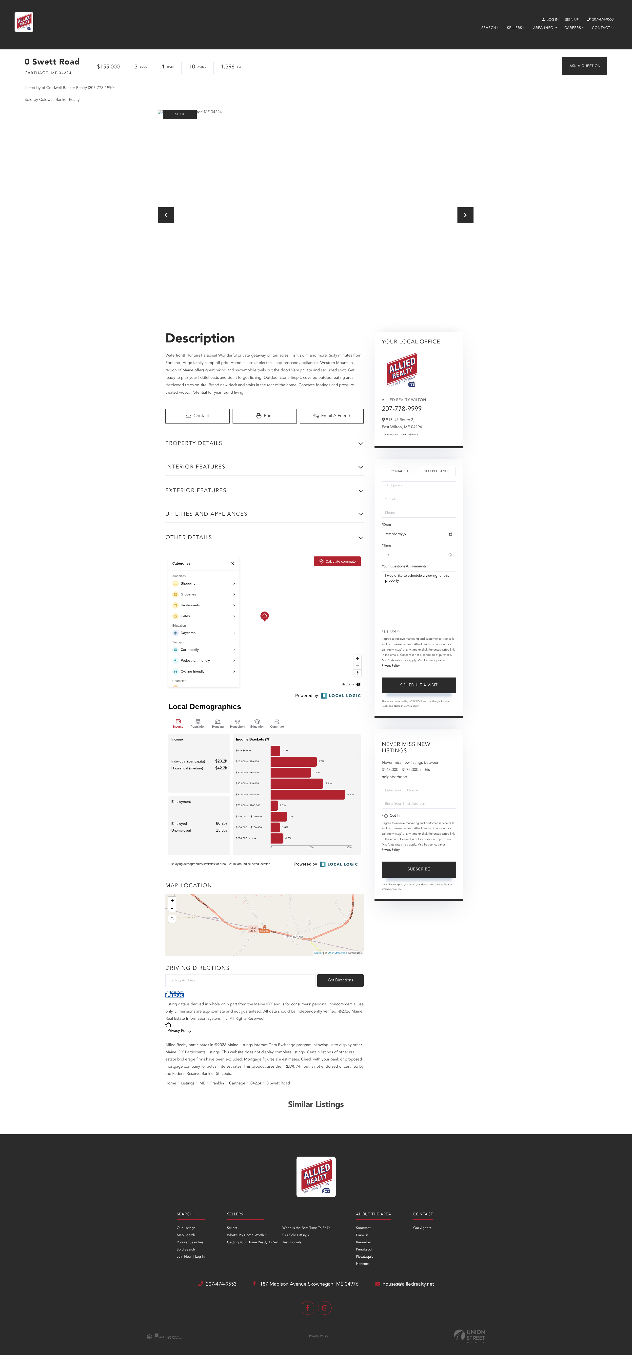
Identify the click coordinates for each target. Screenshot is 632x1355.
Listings (187, 1083)
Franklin (217, 1083)
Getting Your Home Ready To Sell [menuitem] (252, 1242)
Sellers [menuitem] (514, 28)
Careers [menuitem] (572, 28)
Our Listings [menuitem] (186, 1228)
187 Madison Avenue (308, 1284)
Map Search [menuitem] (186, 1235)
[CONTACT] (584, 66)
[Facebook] (307, 1308)
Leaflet (318, 953)
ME (202, 1083)
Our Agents (409, 435)
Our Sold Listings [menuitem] (295, 1235)
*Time (386, 546)
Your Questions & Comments (404, 566)
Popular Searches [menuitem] (190, 1242)
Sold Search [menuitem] (186, 1249)
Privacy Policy (179, 1031)
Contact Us (390, 435)
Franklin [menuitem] (362, 1235)
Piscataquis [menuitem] (364, 1257)
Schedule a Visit (437, 471)
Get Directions (340, 980)
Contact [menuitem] (601, 28)
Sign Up (572, 20)
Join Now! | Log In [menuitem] (191, 1257)
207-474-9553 (602, 19)
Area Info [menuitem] (543, 28)
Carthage (237, 1083)
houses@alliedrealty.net (408, 1284)
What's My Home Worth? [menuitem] (246, 1235)
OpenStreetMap (337, 953)
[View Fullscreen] (172, 919)
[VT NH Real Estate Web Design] (469, 1336)
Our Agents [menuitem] (422, 1228)
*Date (386, 525)
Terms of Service (403, 706)
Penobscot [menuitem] (364, 1249)
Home (170, 1083)
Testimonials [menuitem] (291, 1242)
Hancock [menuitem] (362, 1264)
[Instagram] (325, 1308)
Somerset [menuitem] (363, 1228)
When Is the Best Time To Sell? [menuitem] (306, 1228)
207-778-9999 (402, 409)
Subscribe (419, 869)
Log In (552, 20)
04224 (255, 1083)
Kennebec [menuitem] (364, 1242)
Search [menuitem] (488, 28)
